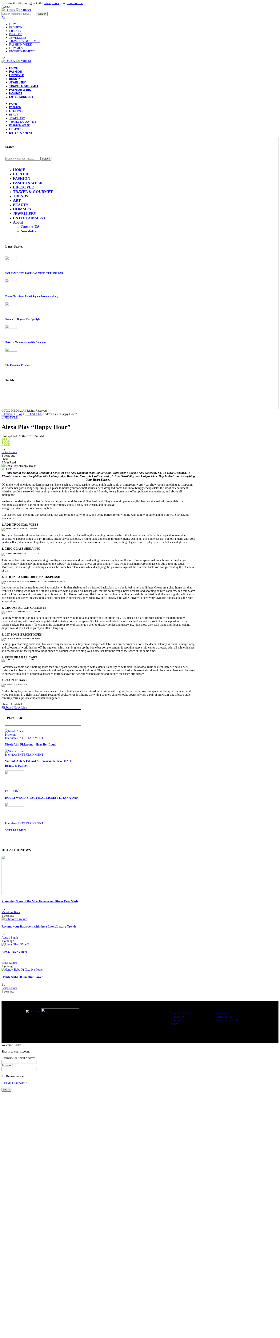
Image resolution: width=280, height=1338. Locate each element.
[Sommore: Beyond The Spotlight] (11, 304)
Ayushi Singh (10, 937)
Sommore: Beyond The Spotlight (22, 319)
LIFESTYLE (10, 417)
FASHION (11, 791)
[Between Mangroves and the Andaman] (11, 327)
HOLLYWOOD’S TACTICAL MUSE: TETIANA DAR (34, 273)
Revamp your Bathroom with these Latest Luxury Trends (39, 926)
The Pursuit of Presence (18, 365)
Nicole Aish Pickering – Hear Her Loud (30, 744)
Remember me (14, 1076)
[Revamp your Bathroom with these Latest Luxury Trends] (14, 919)
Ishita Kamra (9, 452)
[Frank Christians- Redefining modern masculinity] (11, 281)
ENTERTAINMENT (30, 738)
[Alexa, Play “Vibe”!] (15, 944)
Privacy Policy (52, 3)
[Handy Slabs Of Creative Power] (22, 969)
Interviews (11, 738)
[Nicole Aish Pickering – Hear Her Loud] (14, 734)
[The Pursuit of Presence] (11, 350)
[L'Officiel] (16, 10)
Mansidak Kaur (11, 912)
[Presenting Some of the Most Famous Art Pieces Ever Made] (33, 893)
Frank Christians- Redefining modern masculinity (32, 296)
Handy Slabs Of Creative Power (22, 977)
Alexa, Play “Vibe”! (14, 951)
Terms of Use (75, 3)
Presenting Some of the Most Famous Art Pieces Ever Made (40, 901)
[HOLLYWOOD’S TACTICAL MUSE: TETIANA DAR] (11, 259)
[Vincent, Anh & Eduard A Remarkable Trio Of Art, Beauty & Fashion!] (14, 751)
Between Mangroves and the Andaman (25, 342)
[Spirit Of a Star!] (14, 805)
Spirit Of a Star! (15, 829)
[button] (6, 6)
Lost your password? (14, 1082)
